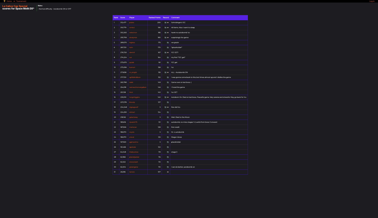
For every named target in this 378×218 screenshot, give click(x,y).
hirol (131, 92)
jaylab (131, 62)
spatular (132, 147)
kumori (132, 67)
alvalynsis (133, 37)
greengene (133, 167)
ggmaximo (133, 142)
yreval (131, 137)
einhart (132, 112)
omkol (132, 27)
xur (130, 57)
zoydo (131, 132)
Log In (371, 1)
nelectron (133, 33)
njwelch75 (133, 122)
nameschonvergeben (137, 87)
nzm (131, 47)
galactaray (133, 117)
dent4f (132, 52)
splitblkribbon (134, 77)
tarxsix (132, 172)
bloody (132, 102)
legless (132, 42)
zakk (131, 82)
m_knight (133, 72)
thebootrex (133, 152)
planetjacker (134, 157)
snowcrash (133, 162)
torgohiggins (134, 97)
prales (131, 22)
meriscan (133, 127)
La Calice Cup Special (14, 6)
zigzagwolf (133, 107)
